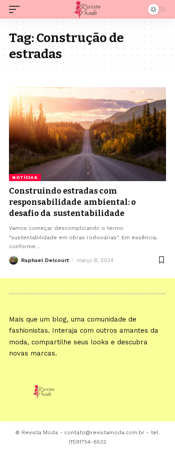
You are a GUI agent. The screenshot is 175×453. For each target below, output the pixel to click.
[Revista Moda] (88, 9)
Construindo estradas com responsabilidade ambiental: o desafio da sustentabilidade (72, 202)
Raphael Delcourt (45, 260)
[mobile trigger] (16, 9)
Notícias (25, 177)
